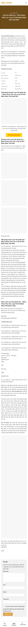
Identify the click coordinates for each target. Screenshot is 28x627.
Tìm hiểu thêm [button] (5, 353)
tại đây (8, 312)
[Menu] (26, 3)
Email (5, 592)
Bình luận (6, 571)
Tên (4, 584)
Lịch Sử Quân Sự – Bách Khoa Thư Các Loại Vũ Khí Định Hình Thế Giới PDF (12, 63)
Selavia (6, 2)
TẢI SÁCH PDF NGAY (14, 135)
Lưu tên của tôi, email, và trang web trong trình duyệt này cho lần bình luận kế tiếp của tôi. (14, 609)
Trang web (6, 599)
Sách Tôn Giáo (14, 13)
